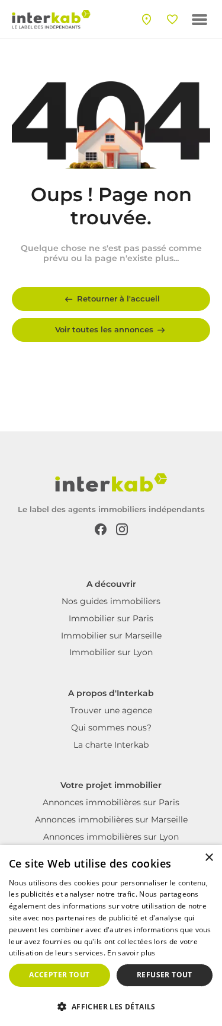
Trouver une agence (111, 710)
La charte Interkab (111, 744)
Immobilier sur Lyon (111, 652)
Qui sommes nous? (111, 727)
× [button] (208, 857)
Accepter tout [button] (59, 975)
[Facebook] (101, 528)
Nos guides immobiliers (111, 601)
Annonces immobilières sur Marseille (111, 819)
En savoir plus (131, 953)
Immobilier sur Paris (111, 618)
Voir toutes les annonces (104, 329)
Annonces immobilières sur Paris (111, 802)
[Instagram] (122, 528)
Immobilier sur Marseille (111, 635)
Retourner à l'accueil (118, 298)
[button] (111, 1005)
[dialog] (111, 935)
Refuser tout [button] (164, 975)
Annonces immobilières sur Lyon (111, 836)
